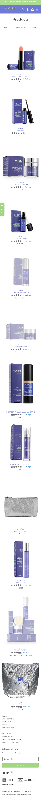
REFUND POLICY (8, 736)
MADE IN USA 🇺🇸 (8, 727)
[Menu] (37, 9)
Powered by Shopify (24, 794)
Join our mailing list (10, 749)
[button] (2, 209)
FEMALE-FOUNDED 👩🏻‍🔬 (10, 742)
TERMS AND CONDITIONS (11, 739)
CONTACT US (7, 722)
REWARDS (6, 724)
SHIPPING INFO (8, 733)
